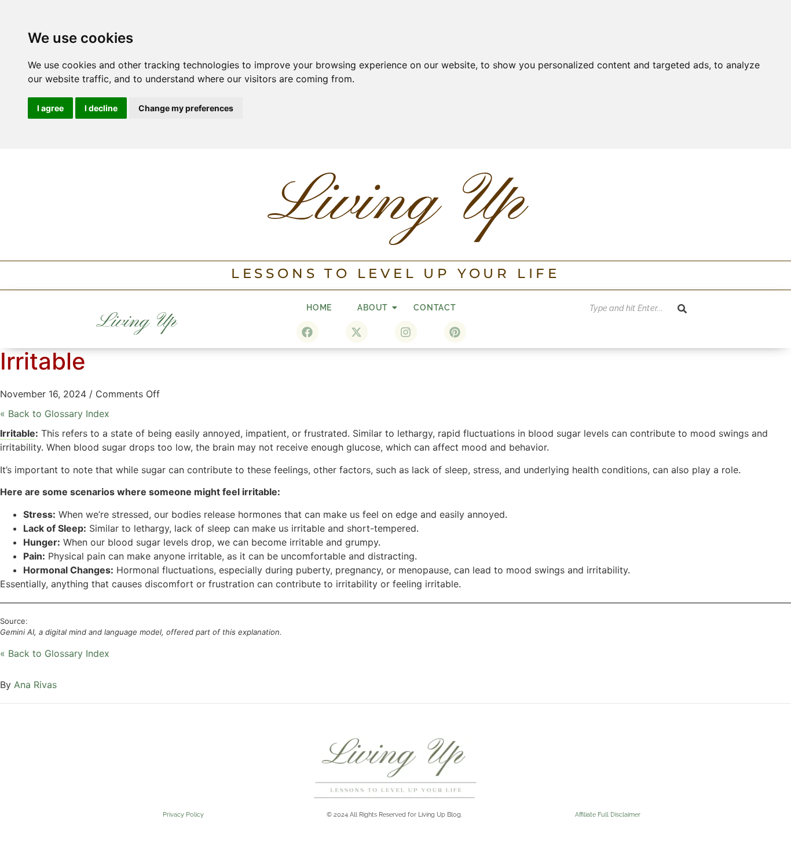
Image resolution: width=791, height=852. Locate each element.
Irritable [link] (17, 433)
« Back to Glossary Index (54, 413)
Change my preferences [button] (185, 108)
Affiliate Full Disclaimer (607, 814)
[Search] (682, 308)
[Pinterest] (455, 332)
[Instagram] (406, 332)
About (372, 307)
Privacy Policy (183, 814)
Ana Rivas (35, 684)
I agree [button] (50, 108)
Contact (434, 307)
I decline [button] (101, 108)
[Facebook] (307, 332)
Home (319, 307)
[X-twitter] (357, 332)
